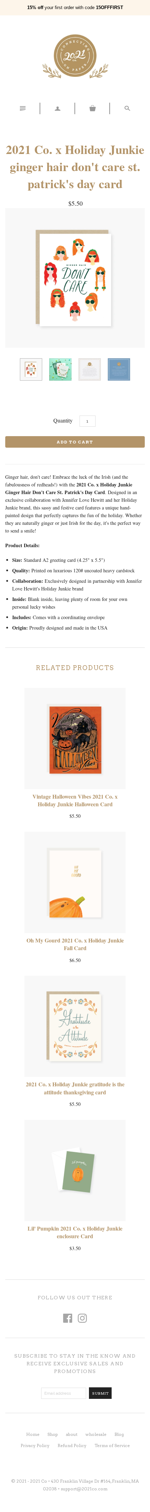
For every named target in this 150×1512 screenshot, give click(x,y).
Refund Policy (72, 1445)
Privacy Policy (35, 1445)
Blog (119, 1434)
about (71, 1434)
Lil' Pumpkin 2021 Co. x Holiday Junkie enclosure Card (75, 1232)
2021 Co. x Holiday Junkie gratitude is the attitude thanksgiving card (75, 1088)
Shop (52, 1434)
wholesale (95, 1434)
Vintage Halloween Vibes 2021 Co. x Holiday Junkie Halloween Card (75, 800)
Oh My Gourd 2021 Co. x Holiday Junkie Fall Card (75, 944)
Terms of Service (112, 1445)
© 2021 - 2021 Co (29, 1481)
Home (32, 1434)
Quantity (63, 420)
